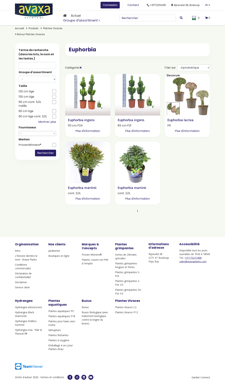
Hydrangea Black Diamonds (24, 314)
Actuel (76, 15)
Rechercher (45, 153)
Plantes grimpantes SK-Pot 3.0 (128, 291)
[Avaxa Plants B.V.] (33, 10)
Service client (22, 287)
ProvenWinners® (30, 145)
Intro (17, 250)
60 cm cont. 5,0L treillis (30, 104)
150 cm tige (26, 97)
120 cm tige (26, 91)
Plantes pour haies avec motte (61, 323)
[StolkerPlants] (90, 377)
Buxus (85, 307)
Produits (34, 28)
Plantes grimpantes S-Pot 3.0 (127, 282)
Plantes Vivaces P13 (126, 312)
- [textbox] (21, 134)
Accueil (19, 28)
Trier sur (170, 68)
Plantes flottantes (58, 335)
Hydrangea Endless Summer (26, 322)
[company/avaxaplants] (83, 377)
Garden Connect (201, 377)
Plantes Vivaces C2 (125, 307)
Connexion (110, 5)
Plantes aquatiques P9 (61, 311)
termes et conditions (52, 377)
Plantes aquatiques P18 (61, 316)
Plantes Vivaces (52, 28)
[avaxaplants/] (77, 377)
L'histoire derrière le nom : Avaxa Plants (26, 257)
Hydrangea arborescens (28, 307)
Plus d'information (87, 131)
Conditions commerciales (23, 266)
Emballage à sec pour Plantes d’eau (60, 347)
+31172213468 (193, 257)
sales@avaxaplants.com (193, 261)
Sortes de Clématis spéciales (126, 256)
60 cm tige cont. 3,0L (33, 116)
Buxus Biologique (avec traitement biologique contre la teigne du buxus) (95, 318)
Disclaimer (21, 282)
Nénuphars (54, 330)
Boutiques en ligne (58, 255)
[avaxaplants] (70, 377)
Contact (133, 5)
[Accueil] (65, 15)
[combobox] (37, 133)
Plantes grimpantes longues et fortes (126, 265)
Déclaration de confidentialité (23, 275)
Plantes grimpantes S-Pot (127, 274)
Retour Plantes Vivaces (30, 34)
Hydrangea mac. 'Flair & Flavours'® (28, 331)
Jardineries (54, 250)
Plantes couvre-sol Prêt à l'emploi (95, 261)
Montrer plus (47, 122)
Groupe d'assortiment (80, 20)
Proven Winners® (92, 254)
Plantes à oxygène (58, 340)
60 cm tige (26, 111)
